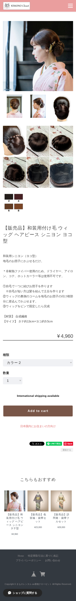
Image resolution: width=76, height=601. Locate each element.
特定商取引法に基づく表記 (43, 555)
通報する (67, 450)
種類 (6, 354)
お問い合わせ (52, 560)
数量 (6, 373)
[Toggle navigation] (70, 6)
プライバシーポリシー (28, 560)
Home (21, 555)
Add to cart (38, 411)
